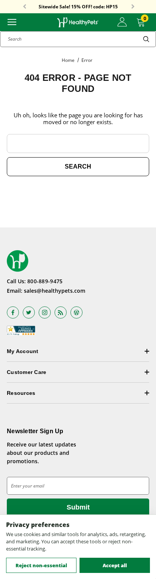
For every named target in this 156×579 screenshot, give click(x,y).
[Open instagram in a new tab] (45, 312)
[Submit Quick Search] (146, 39)
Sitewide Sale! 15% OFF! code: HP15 (78, 6)
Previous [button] (24, 6)
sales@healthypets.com (54, 290)
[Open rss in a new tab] (61, 312)
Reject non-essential (41, 565)
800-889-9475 (44, 281)
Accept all (115, 565)
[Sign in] (122, 22)
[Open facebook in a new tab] (13, 312)
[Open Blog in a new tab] (76, 312)
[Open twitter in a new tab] (29, 312)
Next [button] (132, 6)
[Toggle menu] (12, 21)
